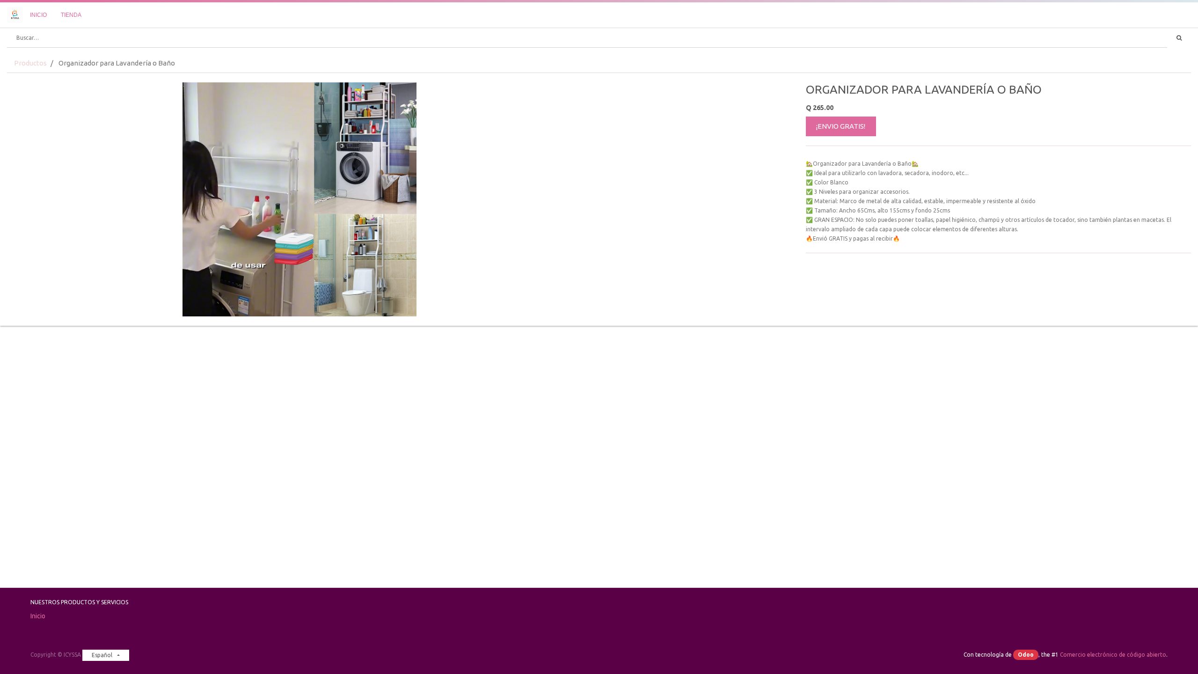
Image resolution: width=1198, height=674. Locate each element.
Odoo (1026, 655)
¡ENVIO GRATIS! (840, 126)
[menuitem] (38, 15)
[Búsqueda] (1179, 38)
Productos (30, 63)
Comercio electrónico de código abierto (1113, 655)
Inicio (37, 616)
